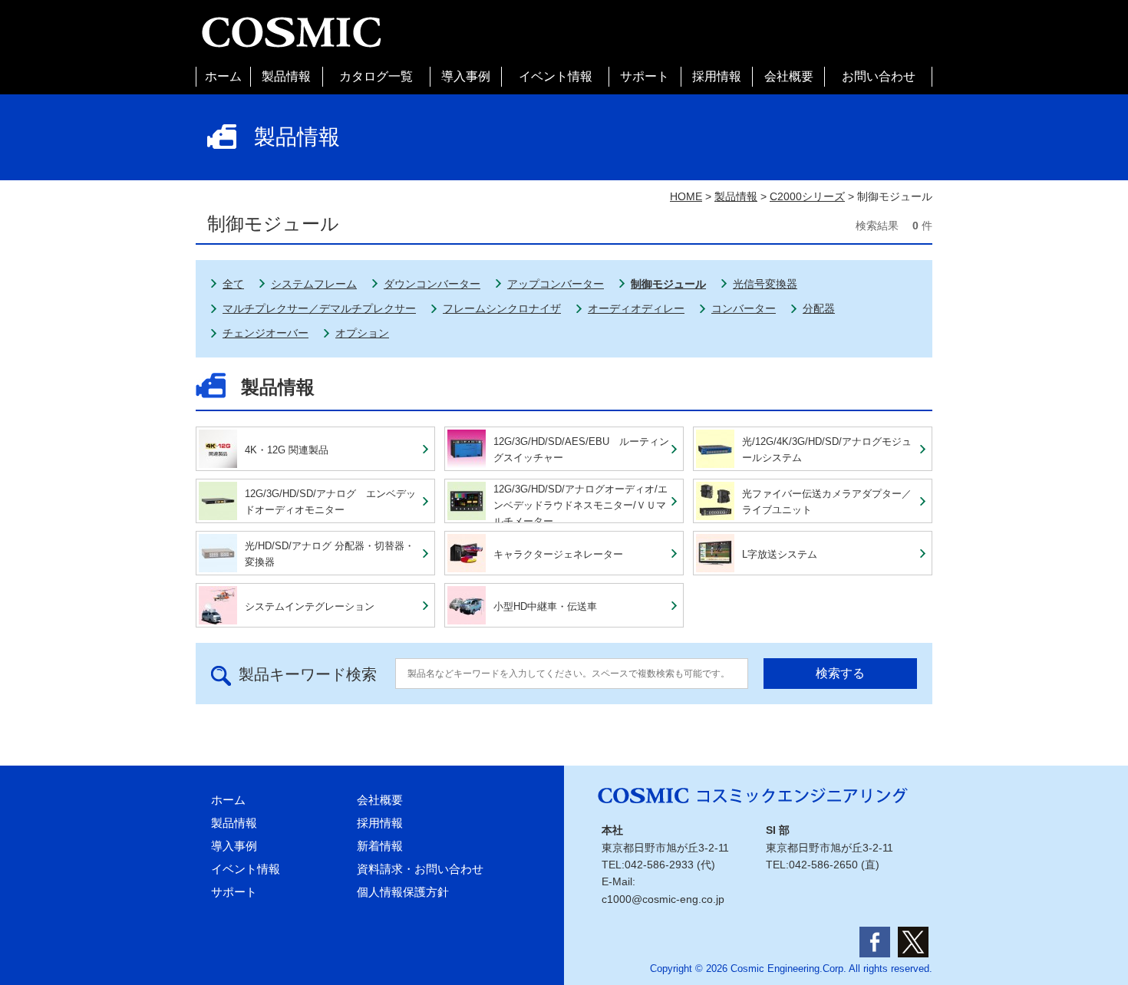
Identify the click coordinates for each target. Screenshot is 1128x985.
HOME (686, 196)
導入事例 (465, 76)
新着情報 (380, 845)
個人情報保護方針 (403, 891)
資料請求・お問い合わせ (420, 868)
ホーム (223, 76)
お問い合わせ (878, 76)
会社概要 (788, 76)
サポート (644, 76)
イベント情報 (555, 76)
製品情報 (286, 76)
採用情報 (716, 76)
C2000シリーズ (807, 196)
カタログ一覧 (376, 76)
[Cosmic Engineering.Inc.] (292, 21)
